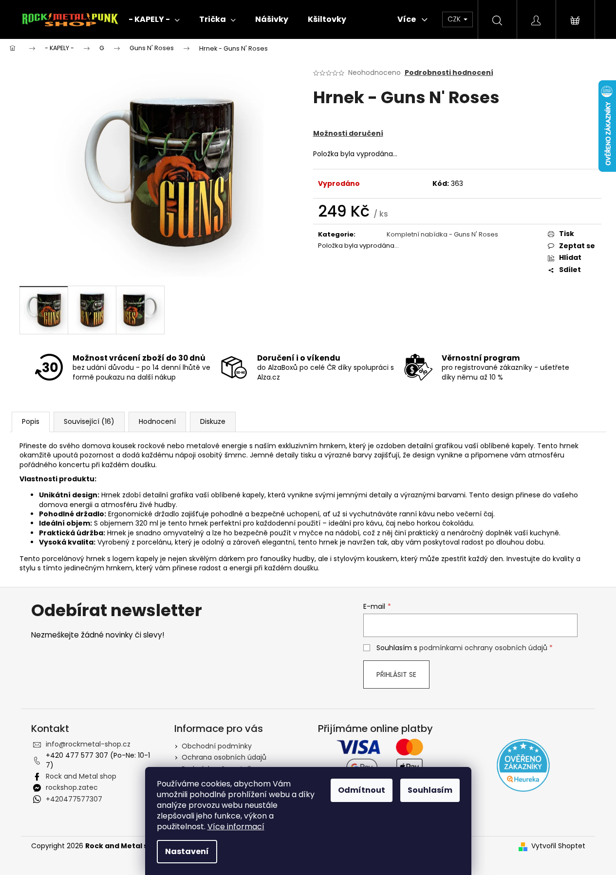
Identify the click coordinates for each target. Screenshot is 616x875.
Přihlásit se (396, 674)
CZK (455, 19)
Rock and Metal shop (81, 776)
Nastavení (187, 851)
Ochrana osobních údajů (224, 757)
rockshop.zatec (72, 787)
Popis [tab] (30, 421)
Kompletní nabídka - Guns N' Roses (442, 234)
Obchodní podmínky (217, 746)
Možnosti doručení (348, 133)
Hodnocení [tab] (157, 421)
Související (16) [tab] (89, 421)
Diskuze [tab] (212, 421)
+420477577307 (74, 799)
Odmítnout (361, 790)
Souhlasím (430, 790)
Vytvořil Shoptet (558, 846)
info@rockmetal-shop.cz (88, 744)
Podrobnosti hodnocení (449, 72)
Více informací (235, 826)
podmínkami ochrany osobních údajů (483, 648)
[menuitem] (154, 19)
